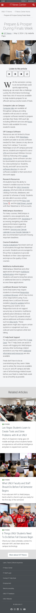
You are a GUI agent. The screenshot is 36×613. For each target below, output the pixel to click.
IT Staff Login (7, 573)
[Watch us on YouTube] (24, 610)
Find (33, 4)
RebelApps (24, 137)
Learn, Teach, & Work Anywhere (13, 562)
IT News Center (7, 568)
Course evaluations (10, 245)
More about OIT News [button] (18, 555)
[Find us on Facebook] (11, 610)
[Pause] (15, 74)
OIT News (8, 33)
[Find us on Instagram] (14, 610)
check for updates (17, 303)
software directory (10, 169)
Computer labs (8, 108)
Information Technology (3, 1)
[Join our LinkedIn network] (17, 610)
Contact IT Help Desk (9, 578)
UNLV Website (7, 599)
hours (30, 122)
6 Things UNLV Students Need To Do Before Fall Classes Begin (18, 526)
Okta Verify (13, 322)
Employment (7, 583)
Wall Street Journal (24, 203)
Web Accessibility (8, 588)
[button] (2, 4)
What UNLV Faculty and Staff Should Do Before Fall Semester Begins (18, 478)
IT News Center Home (22, 12)
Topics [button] (23, 1)
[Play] (9, 74)
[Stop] (21, 74)
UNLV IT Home (7, 12)
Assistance (26, 219)
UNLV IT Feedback (8, 593)
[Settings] (27, 74)
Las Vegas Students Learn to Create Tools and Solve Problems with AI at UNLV (18, 425)
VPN (5, 153)
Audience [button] (31, 1)
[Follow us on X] (21, 610)
